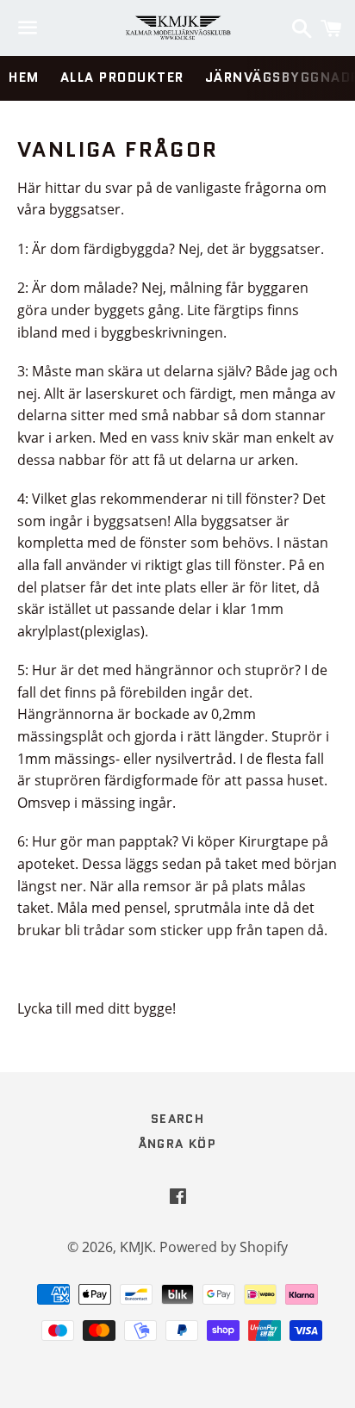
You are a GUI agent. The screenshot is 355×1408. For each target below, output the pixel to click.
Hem (24, 77)
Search (177, 1118)
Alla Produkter (122, 77)
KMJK (136, 1246)
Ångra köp (178, 1143)
